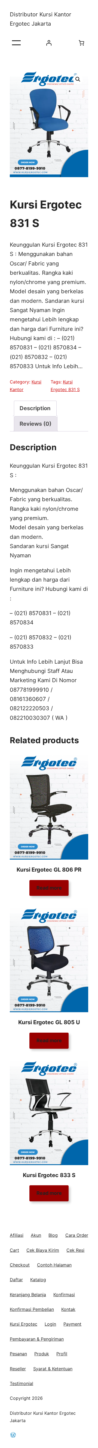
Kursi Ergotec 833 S (49, 1175)
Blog (53, 1235)
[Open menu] (16, 42)
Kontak (68, 1309)
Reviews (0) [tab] (35, 423)
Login (50, 1324)
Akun (36, 1235)
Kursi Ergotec (23, 1324)
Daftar (16, 1279)
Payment (72, 1324)
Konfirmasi (64, 1294)
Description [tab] (35, 408)
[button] (78, 79)
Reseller (18, 1368)
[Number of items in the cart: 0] (81, 43)
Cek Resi (75, 1250)
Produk (41, 1353)
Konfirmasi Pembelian (32, 1309)
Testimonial (21, 1383)
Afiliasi (16, 1235)
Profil (61, 1353)
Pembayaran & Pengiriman (37, 1339)
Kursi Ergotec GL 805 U (49, 1022)
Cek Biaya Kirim (42, 1250)
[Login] (49, 43)
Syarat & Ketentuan (52, 1368)
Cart (14, 1250)
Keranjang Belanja (28, 1294)
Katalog (38, 1279)
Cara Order (76, 1235)
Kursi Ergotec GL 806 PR (49, 869)
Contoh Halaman (54, 1265)
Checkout (20, 1265)
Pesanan (18, 1353)
